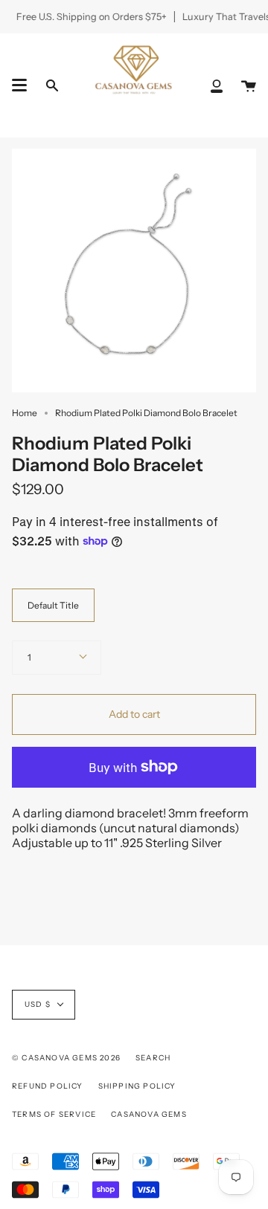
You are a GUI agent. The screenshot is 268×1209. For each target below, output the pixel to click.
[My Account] (216, 85)
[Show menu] (19, 85)
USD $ (38, 1004)
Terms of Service (54, 1114)
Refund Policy (47, 1086)
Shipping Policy (137, 1086)
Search (152, 1058)
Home (24, 412)
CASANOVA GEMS (149, 1114)
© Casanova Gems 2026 (66, 1058)
